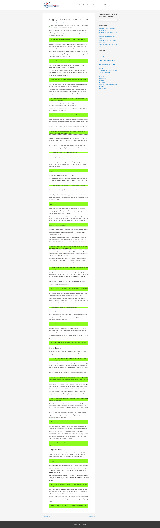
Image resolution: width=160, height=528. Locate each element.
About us (101, 53)
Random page (113, 4)
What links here (102, 88)
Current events (96, 4)
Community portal (87, 4)
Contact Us (101, 58)
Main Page (79, 4)
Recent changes (105, 4)
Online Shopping (53, 22)
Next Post (92, 516)
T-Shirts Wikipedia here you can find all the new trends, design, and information (108, 72)
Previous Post (46, 516)
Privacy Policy (102, 76)
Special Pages (102, 80)
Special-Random (102, 82)
